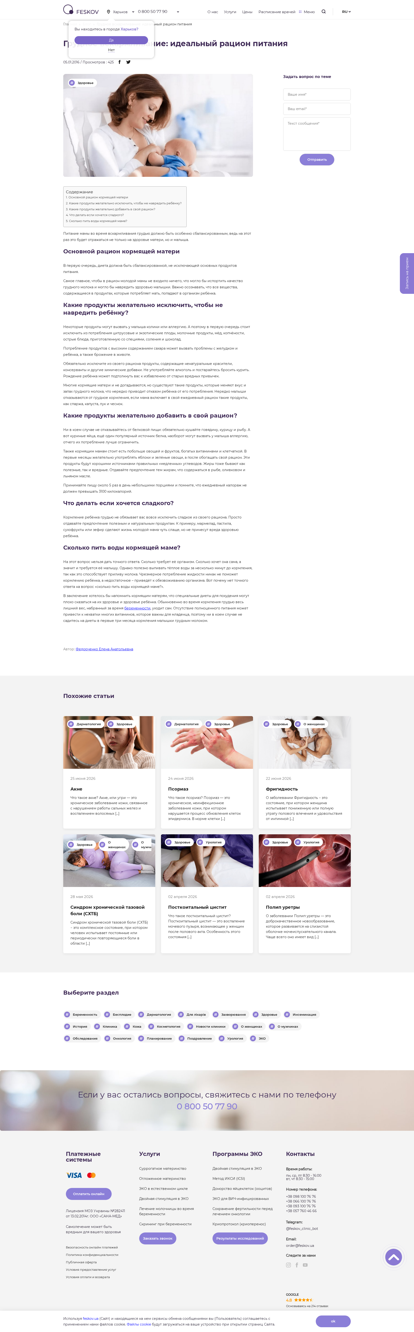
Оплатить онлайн (88, 1194)
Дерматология (89, 724)
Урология (214, 842)
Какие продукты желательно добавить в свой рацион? (112, 209)
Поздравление (199, 1038)
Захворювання (233, 1014)
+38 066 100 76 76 (301, 1201)
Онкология (122, 1038)
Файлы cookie (139, 1324)
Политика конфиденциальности (92, 1255)
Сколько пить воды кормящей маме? (98, 221)
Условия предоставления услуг (91, 1269)
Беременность (85, 1014)
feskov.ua (90, 1318)
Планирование (159, 1038)
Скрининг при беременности (165, 1224)
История (80, 1026)
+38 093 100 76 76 (301, 1206)
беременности (137, 608)
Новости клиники (210, 1026)
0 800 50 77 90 (152, 11)
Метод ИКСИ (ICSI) (229, 1178)
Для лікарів (196, 1014)
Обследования (85, 1038)
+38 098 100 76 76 (301, 1196)
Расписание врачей (277, 12)
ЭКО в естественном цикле (163, 1189)
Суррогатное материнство (162, 1168)
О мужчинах (149, 844)
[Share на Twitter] (128, 63)
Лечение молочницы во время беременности (166, 1211)
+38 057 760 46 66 (301, 1211)
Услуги (230, 12)
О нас (212, 12)
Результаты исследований (240, 1238)
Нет (111, 50)
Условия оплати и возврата (88, 1277)
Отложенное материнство (162, 1178)
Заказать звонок (157, 1238)
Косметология (168, 1026)
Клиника (110, 1026)
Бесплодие (122, 1014)
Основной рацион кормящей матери (98, 197)
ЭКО (262, 1038)
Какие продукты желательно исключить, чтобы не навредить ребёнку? (125, 203)
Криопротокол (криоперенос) (239, 1224)
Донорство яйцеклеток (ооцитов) (242, 1189)
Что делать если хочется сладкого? (96, 215)
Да (111, 40)
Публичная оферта (81, 1262)
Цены (247, 12)
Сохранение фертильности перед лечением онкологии (243, 1211)
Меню (309, 12)
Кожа (137, 1026)
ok (333, 1321)
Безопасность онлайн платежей (92, 1247)
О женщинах (314, 724)
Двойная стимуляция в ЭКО (164, 1199)
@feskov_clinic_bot (302, 1228)
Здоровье (85, 83)
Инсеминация (304, 1014)
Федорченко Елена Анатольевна (104, 649)
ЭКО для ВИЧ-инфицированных (241, 1199)
